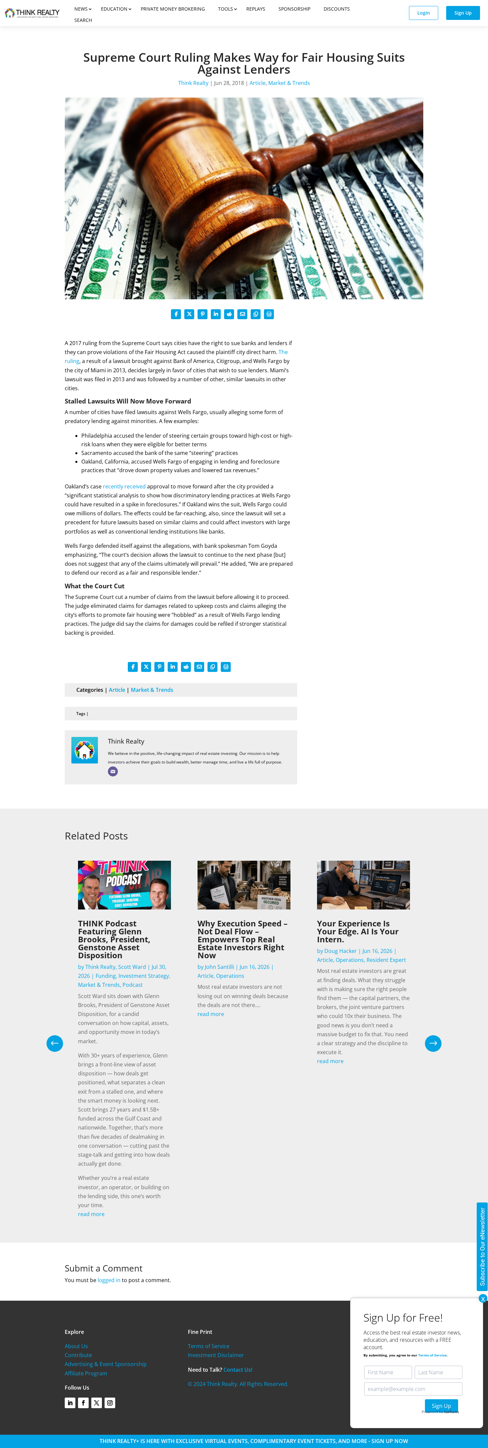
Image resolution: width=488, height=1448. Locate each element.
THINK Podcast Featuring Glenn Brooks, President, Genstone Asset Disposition (114, 939)
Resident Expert (386, 960)
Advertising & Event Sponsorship (106, 1364)
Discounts (337, 9)
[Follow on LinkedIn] (70, 1403)
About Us (76, 1346)
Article (258, 83)
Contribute (78, 1355)
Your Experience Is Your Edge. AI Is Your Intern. (358, 931)
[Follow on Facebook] (83, 1403)
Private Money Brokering (173, 9)
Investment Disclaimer (216, 1355)
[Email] (113, 771)
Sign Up (463, 13)
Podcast (132, 984)
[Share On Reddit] (229, 314)
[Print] (269, 314)
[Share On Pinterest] (202, 314)
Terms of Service (208, 1346)
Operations (230, 975)
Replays (255, 9)
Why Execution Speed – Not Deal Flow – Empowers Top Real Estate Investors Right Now (242, 939)
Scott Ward (132, 967)
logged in (109, 1280)
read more (91, 1214)
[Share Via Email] (242, 314)
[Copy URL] (256, 314)
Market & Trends (289, 83)
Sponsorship (294, 9)
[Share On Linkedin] (216, 314)
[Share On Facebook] (176, 314)
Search (83, 20)
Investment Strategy (144, 975)
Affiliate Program (86, 1373)
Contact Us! (237, 1369)
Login (423, 13)
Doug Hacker (340, 951)
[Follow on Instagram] (110, 1403)
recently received (124, 486)
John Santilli (219, 967)
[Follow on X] (96, 1403)
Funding (106, 975)
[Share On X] (189, 314)
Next (428, 1043)
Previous (59, 1043)
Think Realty (193, 83)
